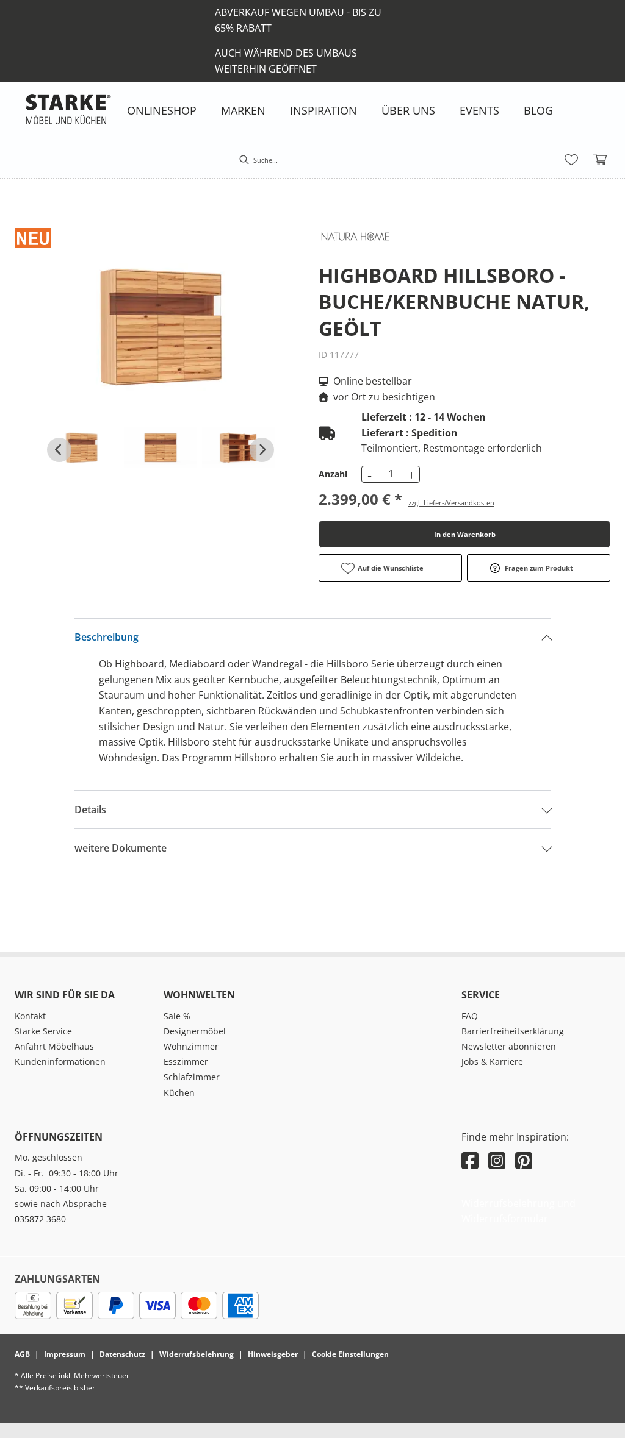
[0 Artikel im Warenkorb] (600, 159)
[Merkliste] (571, 159)
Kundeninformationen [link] (60, 1061)
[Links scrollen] (59, 450)
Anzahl (333, 474)
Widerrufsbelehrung (196, 1354)
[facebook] (470, 1160)
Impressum (64, 1354)
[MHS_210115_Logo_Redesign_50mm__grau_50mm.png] (68, 109)
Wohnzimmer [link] (191, 1046)
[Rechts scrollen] (262, 450)
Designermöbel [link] (195, 1031)
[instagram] (496, 1160)
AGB (22, 1354)
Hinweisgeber (273, 1354)
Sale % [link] (177, 1016)
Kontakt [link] (30, 1016)
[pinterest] (523, 1160)
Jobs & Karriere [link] (492, 1061)
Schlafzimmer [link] (192, 1077)
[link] (162, 110)
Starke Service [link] (43, 1031)
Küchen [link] (179, 1092)
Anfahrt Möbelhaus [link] (54, 1046)
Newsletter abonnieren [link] (508, 1046)
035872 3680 (40, 1219)
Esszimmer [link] (186, 1061)
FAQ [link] (469, 1016)
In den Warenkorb (465, 534)
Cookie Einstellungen (350, 1354)
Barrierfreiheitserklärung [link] (512, 1031)
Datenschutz (122, 1354)
